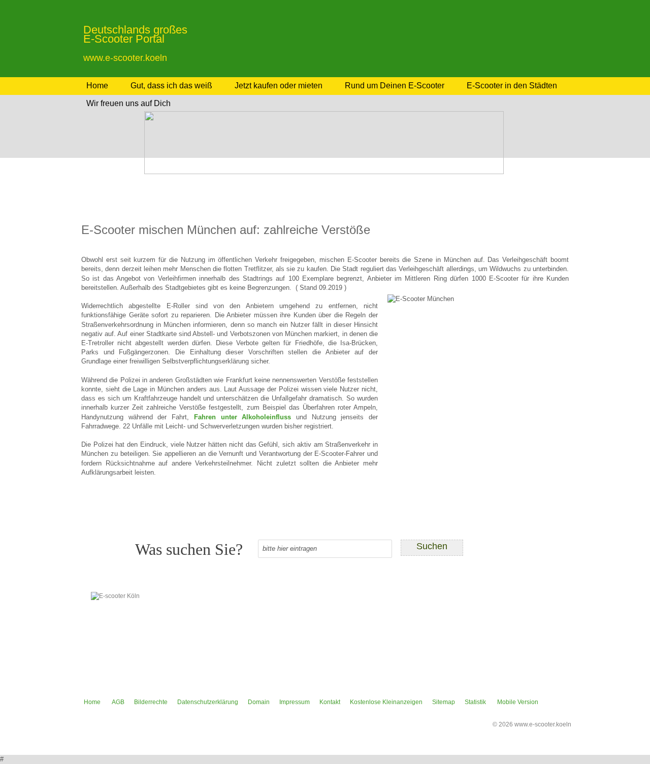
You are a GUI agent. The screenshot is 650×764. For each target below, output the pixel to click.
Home (97, 85)
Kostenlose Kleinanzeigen (386, 702)
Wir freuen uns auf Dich (128, 103)
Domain (259, 702)
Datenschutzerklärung (207, 702)
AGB (118, 702)
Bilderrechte (151, 702)
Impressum (294, 702)
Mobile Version (517, 702)
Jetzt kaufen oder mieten (278, 85)
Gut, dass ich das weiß (171, 85)
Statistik (475, 702)
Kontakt (329, 702)
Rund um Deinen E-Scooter (394, 85)
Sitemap (443, 702)
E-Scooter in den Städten (512, 85)
